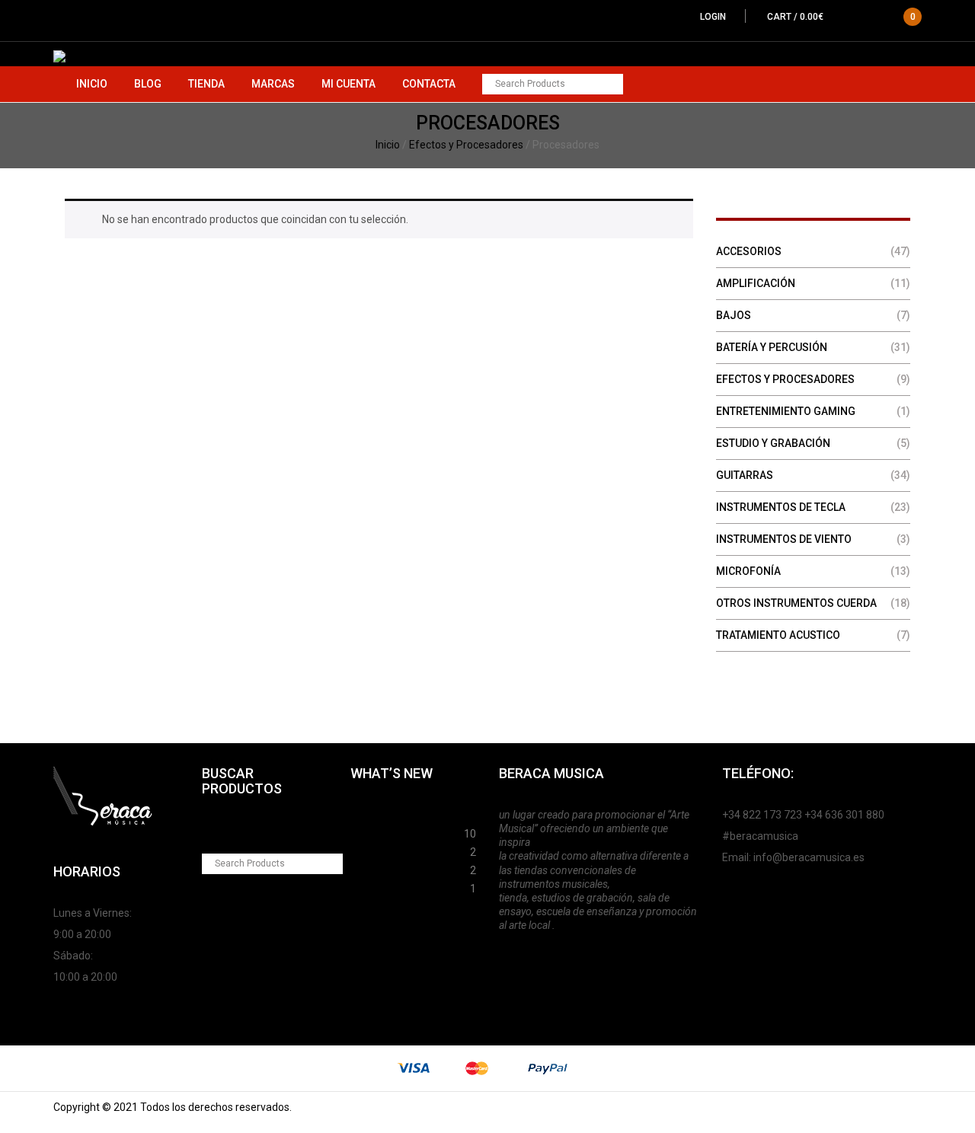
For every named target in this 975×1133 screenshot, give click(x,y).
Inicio (91, 84)
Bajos (733, 315)
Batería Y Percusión (771, 347)
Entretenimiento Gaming (785, 411)
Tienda (206, 84)
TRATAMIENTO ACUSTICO (778, 635)
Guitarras (744, 475)
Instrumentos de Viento (784, 539)
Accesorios (749, 251)
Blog (147, 84)
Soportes (373, 813)
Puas (363, 831)
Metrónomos (383, 868)
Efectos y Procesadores (466, 145)
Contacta (429, 84)
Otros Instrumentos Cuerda (796, 603)
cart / (841, 16)
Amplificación (755, 283)
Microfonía (748, 571)
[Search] (613, 84)
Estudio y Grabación (773, 443)
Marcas (273, 84)
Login (713, 16)
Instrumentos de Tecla (781, 507)
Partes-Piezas (386, 849)
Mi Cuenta (348, 84)
